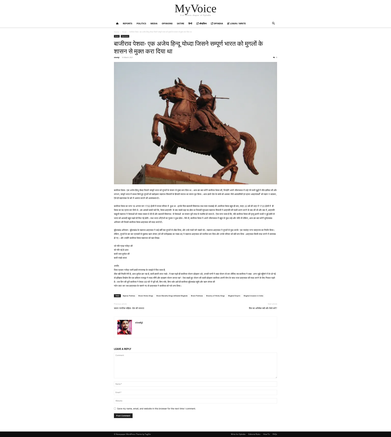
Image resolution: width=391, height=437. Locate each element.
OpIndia (218, 23)
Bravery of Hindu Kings (215, 296)
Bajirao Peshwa (129, 296)
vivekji (116, 57)
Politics (141, 23)
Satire (180, 23)
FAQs (275, 434)
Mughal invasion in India (253, 296)
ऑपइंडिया (203, 23)
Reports (127, 23)
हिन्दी (190, 23)
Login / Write (237, 23)
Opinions (167, 23)
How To (266, 434)
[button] (273, 23)
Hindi (124, 32)
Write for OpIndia (238, 434)
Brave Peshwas (197, 296)
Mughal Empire (234, 296)
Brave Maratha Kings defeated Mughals (172, 296)
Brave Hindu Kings (145, 296)
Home (116, 32)
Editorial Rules (254, 434)
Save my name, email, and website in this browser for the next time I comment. (156, 408)
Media (153, 23)
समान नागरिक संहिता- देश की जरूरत (129, 308)
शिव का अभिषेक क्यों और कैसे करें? (263, 308)
